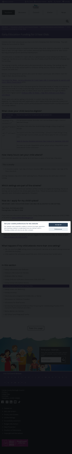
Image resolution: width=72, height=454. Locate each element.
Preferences (58, 229)
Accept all (58, 224)
